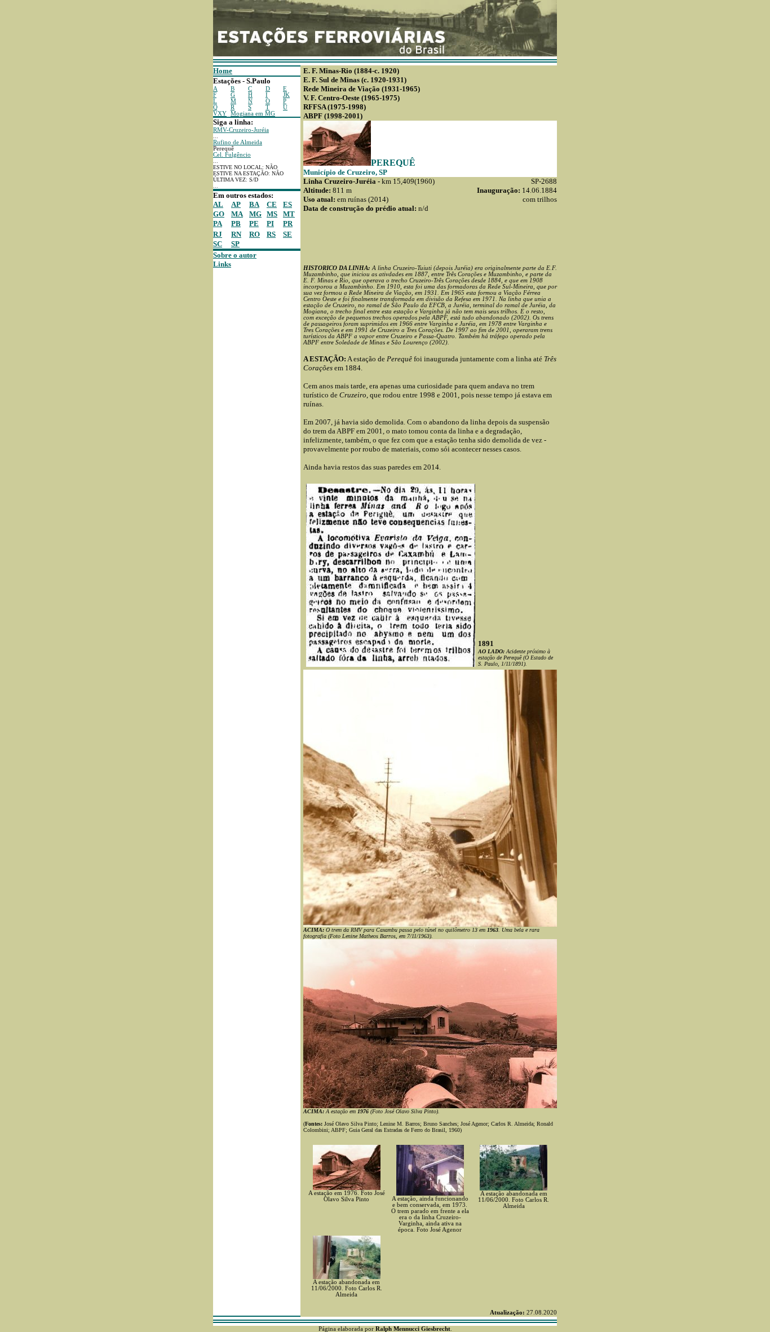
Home (222, 71)
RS (271, 234)
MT (289, 214)
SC (217, 244)
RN (236, 234)
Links (222, 264)
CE (272, 204)
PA (217, 223)
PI (270, 223)
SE (287, 234)
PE (254, 223)
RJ (217, 234)
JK (286, 95)
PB (236, 223)
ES (287, 204)
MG (255, 214)
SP (235, 244)
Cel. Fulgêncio (232, 155)
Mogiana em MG (253, 113)
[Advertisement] (247, 438)
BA (254, 204)
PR (288, 223)
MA (237, 214)
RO (254, 234)
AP (236, 204)
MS (272, 214)
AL (218, 204)
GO (218, 214)
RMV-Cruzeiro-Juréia (241, 130)
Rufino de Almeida (237, 142)
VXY (220, 113)
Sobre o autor (234, 255)
